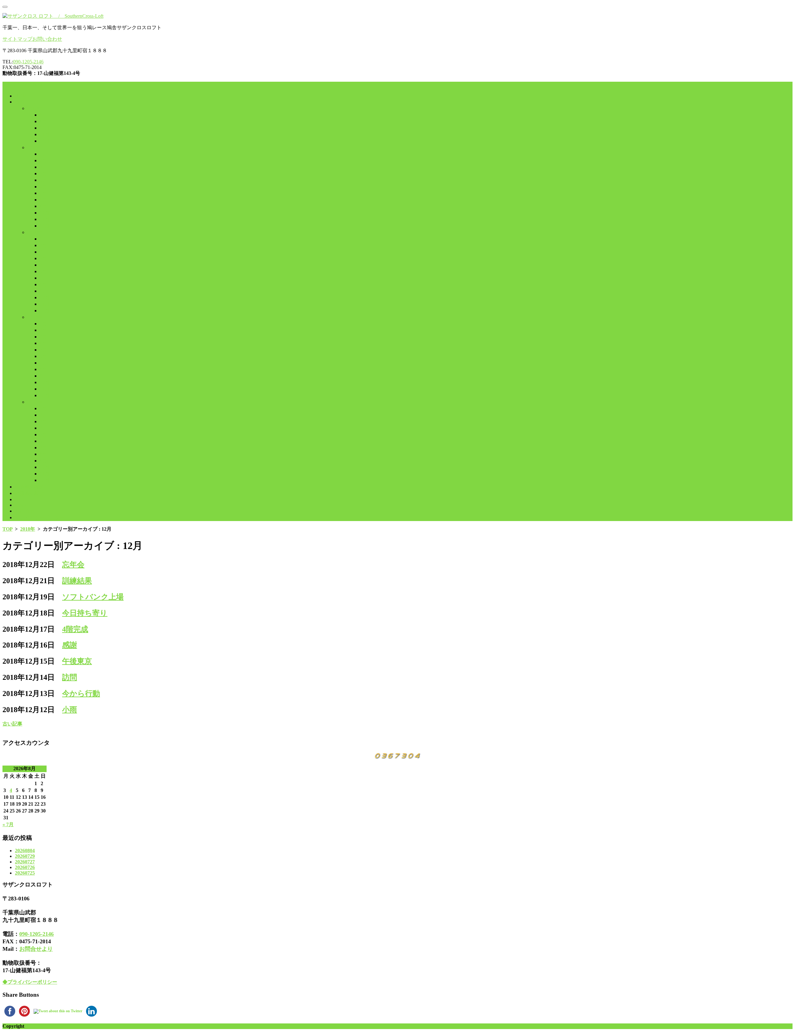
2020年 (34, 317)
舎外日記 (25, 101)
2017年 (34, 108)
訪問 (69, 677)
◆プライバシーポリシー (29, 982)
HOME (22, 95)
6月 (43, 186)
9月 (43, 121)
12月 (45, 141)
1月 (43, 154)
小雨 (69, 710)
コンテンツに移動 (22, 84)
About (21, 499)
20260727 (25, 861)
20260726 (25, 867)
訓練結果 (77, 581)
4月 (43, 173)
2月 (43, 160)
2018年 (34, 147)
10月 (45, 127)
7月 (43, 193)
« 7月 (8, 824)
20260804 (25, 850)
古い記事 (12, 723)
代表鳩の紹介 (30, 486)
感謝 (69, 645)
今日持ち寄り (84, 613)
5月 (43, 180)
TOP (7, 529)
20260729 (25, 856)
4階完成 (75, 629)
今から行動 (81, 693)
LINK (21, 505)
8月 (43, 114)
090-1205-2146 (28, 61)
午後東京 (77, 661)
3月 (43, 167)
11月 (45, 134)
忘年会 (73, 564)
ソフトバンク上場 (93, 597)
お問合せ (25, 511)
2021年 (34, 402)
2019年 (34, 232)
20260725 (25, 873)
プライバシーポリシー (40, 517)
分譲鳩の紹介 (30, 493)
